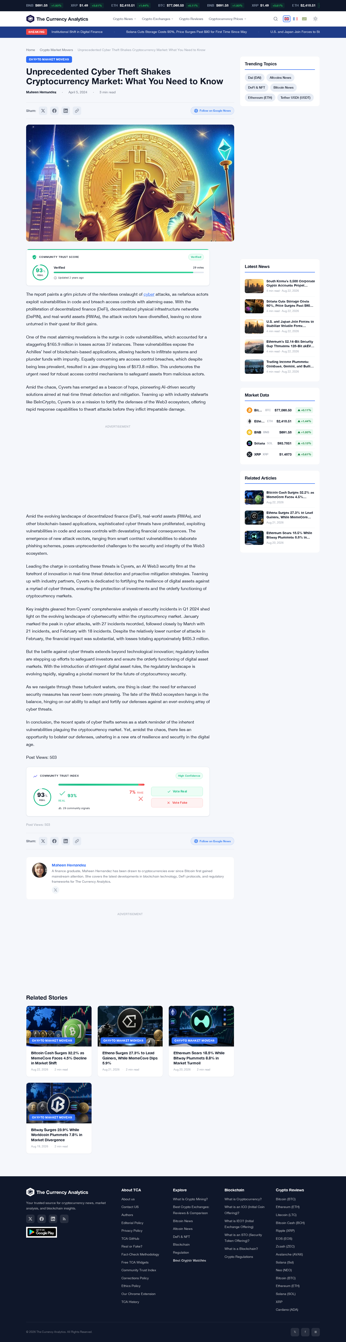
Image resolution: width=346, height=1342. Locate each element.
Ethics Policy (131, 1286)
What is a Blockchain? (241, 1249)
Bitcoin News (284, 87)
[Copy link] (77, 110)
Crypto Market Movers (56, 50)
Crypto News (123, 19)
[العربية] (304, 19)
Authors (127, 1215)
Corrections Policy (135, 1278)
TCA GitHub (130, 1238)
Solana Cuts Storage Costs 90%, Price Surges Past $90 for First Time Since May (176, 32)
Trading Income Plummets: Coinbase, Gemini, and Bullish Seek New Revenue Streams (290, 366)
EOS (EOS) (284, 1238)
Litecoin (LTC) (286, 1215)
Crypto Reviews (191, 19)
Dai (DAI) (254, 77)
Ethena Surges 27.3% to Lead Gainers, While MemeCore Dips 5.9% (130, 1058)
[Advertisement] (118, 466)
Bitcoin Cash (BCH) (290, 1223)
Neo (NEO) (284, 1270)
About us (128, 1199)
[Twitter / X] (55, 890)
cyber (149, 294)
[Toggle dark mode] (315, 18)
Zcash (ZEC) (285, 1246)
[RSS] (64, 1219)
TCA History (130, 1302)
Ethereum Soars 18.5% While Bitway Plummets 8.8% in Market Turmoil (199, 1058)
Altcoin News (183, 1229)
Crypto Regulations (239, 1257)
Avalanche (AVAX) (289, 1254)
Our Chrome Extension (138, 1294)
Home (30, 50)
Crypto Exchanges (156, 19)
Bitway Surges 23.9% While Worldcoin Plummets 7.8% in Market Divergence (56, 1134)
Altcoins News (280, 77)
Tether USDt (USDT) (295, 97)
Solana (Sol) (285, 1262)
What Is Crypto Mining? (190, 1199)
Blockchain (181, 1244)
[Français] (295, 19)
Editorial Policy (132, 1223)
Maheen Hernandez (69, 865)
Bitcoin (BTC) (286, 1199)
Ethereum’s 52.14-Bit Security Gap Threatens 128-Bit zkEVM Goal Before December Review (290, 345)
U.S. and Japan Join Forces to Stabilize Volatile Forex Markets (290, 325)
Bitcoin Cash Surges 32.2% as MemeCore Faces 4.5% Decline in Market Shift (59, 1058)
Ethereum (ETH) (260, 97)
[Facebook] (54, 110)
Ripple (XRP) (285, 1230)
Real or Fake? (131, 1246)
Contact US (130, 1207)
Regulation (181, 1252)
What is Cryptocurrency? (243, 1199)
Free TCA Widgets (135, 1262)
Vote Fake (179, 802)
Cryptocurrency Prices (226, 19)
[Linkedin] (65, 110)
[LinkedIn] (53, 1219)
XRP (279, 1302)
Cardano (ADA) (287, 1309)
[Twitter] (43, 110)
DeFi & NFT (256, 87)
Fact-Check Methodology (140, 1254)
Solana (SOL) (286, 1294)
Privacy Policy (131, 1230)
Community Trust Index (138, 1270)
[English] (286, 19)
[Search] (275, 18)
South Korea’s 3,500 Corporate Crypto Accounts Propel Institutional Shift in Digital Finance (290, 287)
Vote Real (180, 791)
